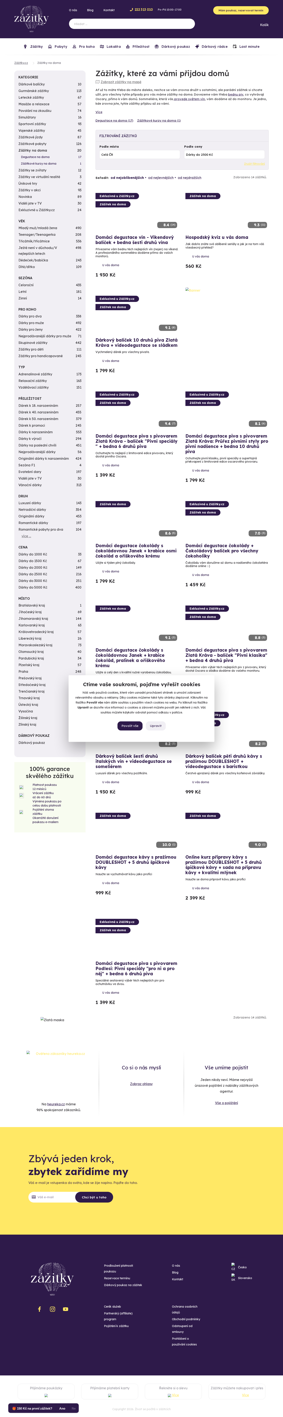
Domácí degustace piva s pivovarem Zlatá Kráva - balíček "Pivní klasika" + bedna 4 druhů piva (226, 655)
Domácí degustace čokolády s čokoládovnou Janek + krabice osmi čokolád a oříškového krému (136, 551)
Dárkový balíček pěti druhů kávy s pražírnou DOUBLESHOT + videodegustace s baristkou (223, 761)
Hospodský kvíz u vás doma (216, 237)
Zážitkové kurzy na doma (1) (159, 120)
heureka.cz (56, 1104)
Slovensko (245, 1278)
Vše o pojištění (226, 1103)
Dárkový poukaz (175, 46)
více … (26, 536)
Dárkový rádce (214, 46)
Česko (242, 1267)
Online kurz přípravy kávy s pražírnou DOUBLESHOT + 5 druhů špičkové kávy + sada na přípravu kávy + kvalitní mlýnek (223, 864)
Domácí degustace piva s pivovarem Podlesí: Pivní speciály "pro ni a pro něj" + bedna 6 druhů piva (136, 968)
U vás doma (110, 265)
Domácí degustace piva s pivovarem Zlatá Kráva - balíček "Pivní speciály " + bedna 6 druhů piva (137, 441)
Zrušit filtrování (254, 164)
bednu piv (235, 94)
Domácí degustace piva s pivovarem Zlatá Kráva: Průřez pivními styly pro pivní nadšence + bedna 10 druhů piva (226, 443)
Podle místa (109, 146)
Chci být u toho (94, 1197)
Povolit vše (130, 726)
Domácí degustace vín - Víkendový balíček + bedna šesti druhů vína (135, 240)
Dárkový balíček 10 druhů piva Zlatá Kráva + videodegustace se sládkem (137, 342)
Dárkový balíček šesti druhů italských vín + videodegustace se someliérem (134, 761)
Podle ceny (193, 146)
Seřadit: (102, 178)
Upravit (156, 726)
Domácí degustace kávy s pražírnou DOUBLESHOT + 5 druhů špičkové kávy (136, 862)
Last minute (249, 46)
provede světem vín (189, 99)
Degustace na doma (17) (114, 120)
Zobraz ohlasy (141, 1084)
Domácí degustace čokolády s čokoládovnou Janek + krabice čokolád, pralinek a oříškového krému (130, 657)
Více (99, 112)
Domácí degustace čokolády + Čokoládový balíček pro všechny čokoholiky (221, 551)
